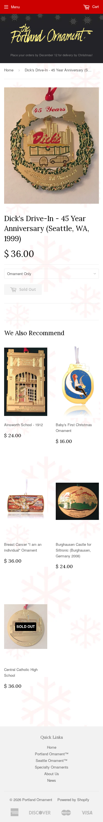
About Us (51, 773)
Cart (95, 6)
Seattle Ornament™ (51, 760)
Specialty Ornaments (51, 767)
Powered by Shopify (73, 799)
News (51, 780)
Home (8, 69)
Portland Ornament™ (51, 753)
